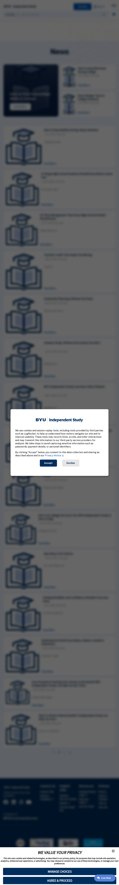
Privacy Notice (53, 455)
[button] (113, 851)
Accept (48, 463)
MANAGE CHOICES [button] (60, 871)
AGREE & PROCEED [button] (59, 880)
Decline (70, 463)
